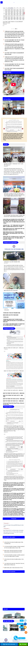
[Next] (23, 108)
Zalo (22, 620)
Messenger (20, 623)
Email (21, 627)
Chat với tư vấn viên (10, 644)
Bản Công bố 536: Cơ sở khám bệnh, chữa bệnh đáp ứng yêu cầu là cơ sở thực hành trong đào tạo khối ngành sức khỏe (13, 532)
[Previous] (3, 108)
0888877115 (22, 638)
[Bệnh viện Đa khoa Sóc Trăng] (14, 2)
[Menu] (1, 2)
